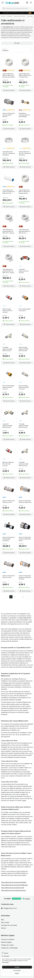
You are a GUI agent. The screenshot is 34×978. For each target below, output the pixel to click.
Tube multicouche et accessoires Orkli (12, 887)
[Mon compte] (31, 2)
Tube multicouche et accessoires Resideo (13, 882)
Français (6, 956)
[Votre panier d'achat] (27, 2)
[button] (10, 70)
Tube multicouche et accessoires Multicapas (14, 885)
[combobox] (17, 8)
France (6, 953)
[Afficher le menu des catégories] (2, 2)
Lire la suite (5, 962)
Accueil (3, 16)
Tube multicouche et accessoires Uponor (13, 890)
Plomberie (9, 16)
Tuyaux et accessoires (19, 16)
